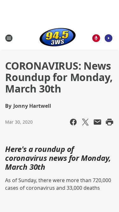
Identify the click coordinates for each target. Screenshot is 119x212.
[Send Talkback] (96, 38)
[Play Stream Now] (108, 38)
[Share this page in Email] (97, 122)
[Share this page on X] (85, 122)
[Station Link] (57, 38)
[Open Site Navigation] (9, 38)
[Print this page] (109, 122)
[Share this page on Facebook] (73, 122)
